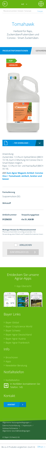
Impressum (27, 425)
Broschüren (12, 357)
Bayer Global (12, 322)
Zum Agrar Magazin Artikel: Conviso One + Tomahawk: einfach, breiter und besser (22, 176)
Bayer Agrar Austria (16, 338)
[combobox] (23, 143)
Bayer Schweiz (13, 330)
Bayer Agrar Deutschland (19, 334)
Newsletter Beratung (16, 365)
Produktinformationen (15, 50)
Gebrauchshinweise (10, 428)
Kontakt (11, 404)
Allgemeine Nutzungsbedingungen (16, 422)
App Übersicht (23, 286)
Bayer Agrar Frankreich (18, 342)
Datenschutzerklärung (11, 425)
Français (40, 11)
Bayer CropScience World (19, 326)
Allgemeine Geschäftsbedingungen (16, 431)
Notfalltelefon (13, 380)
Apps (8, 361)
